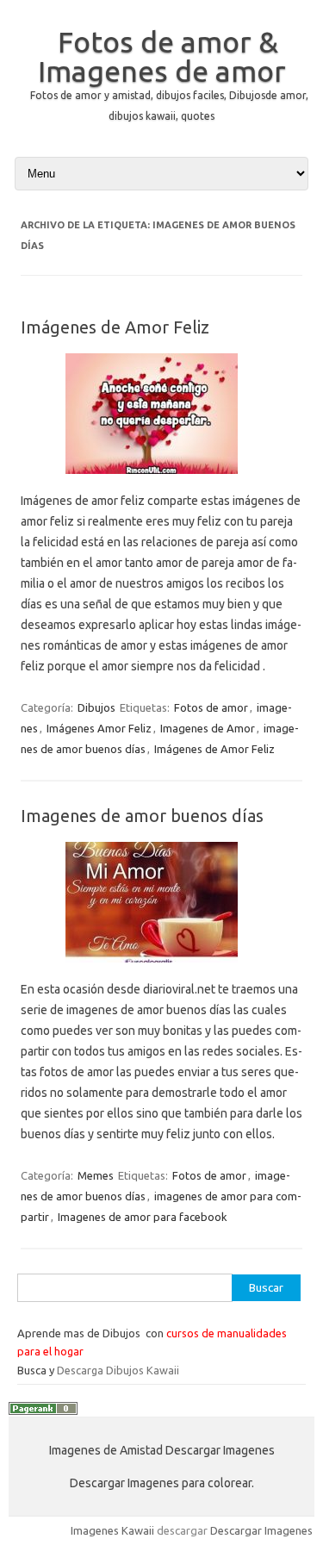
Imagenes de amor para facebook (142, 1217)
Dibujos (96, 707)
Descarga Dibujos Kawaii (118, 1370)
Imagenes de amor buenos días (142, 815)
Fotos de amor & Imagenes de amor (162, 56)
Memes (96, 1175)
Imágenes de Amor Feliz (115, 327)
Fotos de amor (211, 707)
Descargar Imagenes (261, 1530)
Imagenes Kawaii (112, 1530)
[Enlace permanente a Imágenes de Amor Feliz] (161, 480)
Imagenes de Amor (207, 728)
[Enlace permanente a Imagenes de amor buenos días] (161, 968)
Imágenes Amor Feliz (99, 728)
